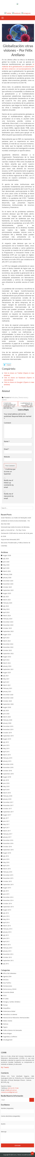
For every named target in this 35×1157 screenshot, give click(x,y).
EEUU (5, 995)
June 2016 (6, 859)
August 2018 (7, 777)
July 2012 (6, 964)
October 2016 (7, 846)
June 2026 (6, 562)
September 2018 (8, 774)
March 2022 (7, 663)
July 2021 (6, 676)
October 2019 (7, 733)
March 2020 (7, 717)
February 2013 (7, 948)
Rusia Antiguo (7, 1033)
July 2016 (6, 856)
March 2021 (7, 685)
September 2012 (8, 960)
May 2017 (6, 824)
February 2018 (7, 796)
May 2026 (6, 565)
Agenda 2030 (7, 976)
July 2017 (6, 818)
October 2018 (7, 770)
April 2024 (6, 612)
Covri (14, 1155)
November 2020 (8, 698)
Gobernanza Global (9, 1011)
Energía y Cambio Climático (11, 1002)
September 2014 (8, 907)
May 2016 (6, 862)
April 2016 (6, 865)
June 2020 (6, 714)
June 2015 (6, 894)
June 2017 (6, 821)
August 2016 (7, 853)
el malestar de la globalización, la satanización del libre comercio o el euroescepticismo (18, 66)
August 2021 (7, 672)
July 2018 (6, 780)
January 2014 (7, 932)
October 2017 (7, 808)
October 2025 (7, 587)
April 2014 (6, 922)
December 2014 (8, 897)
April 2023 (6, 638)
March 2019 (7, 755)
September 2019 (8, 736)
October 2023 (7, 628)
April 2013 (6, 941)
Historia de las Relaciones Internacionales (16, 1018)
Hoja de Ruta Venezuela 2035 (10, 539)
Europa (5, 1005)
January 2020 (7, 723)
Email (6, 449)
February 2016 (7, 872)
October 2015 (7, 881)
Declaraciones (7, 986)
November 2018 (8, 767)
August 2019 (7, 739)
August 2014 (7, 910)
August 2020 (7, 707)
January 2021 (7, 691)
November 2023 (8, 625)
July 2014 (6, 913)
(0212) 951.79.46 (13, 1088)
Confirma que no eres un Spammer (9, 471)
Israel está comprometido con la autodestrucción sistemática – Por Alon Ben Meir (10, 404)
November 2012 (8, 954)
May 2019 (6, 748)
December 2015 (8, 875)
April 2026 (6, 568)
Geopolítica (6, 1008)
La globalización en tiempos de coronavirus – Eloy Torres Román (26, 404)
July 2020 (6, 710)
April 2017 (6, 827)
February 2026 (7, 574)
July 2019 (6, 742)
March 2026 (7, 571)
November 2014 (8, 900)
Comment (7, 423)
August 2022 (7, 657)
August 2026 (7, 555)
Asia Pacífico (7, 983)
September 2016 (8, 850)
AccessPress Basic (27, 1155)
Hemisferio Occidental (10, 1014)
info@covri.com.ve (11, 1090)
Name (7, 441)
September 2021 (8, 669)
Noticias (5, 1024)
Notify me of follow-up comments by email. (9, 483)
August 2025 (7, 593)
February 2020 (7, 720)
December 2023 (8, 622)
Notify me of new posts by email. (9, 496)
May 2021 (6, 679)
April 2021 (6, 682)
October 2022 (7, 650)
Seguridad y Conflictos (10, 1037)
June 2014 (6, 916)
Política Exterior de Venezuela (12, 1030)
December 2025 (8, 581)
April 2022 (6, 660)
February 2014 (7, 929)
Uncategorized (7, 1040)
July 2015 (6, 891)
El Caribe (6, 999)
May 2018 (6, 786)
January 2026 (7, 577)
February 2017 (7, 834)
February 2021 (7, 688)
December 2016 (8, 840)
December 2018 (8, 764)
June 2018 (6, 783)
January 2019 (7, 761)
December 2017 (8, 802)
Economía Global (8, 992)
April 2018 (6, 789)
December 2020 (8, 695)
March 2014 (7, 926)
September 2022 (8, 653)
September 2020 (8, 704)
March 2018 (7, 793)
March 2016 (7, 869)
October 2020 (7, 701)
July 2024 (6, 606)
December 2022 (8, 644)
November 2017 (8, 805)
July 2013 (6, 935)
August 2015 (7, 888)
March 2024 (7, 615)
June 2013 (6, 938)
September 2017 (8, 812)
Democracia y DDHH (9, 989)
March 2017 (7, 831)
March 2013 (7, 945)
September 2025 (8, 590)
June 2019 (6, 745)
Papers (5, 1027)
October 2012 (7, 957)
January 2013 (7, 951)
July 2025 (6, 596)
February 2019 (7, 758)
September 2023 (8, 631)
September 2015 (8, 884)
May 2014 (6, 919)
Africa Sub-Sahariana (9, 973)
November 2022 (8, 647)
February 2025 (7, 603)
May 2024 (6, 609)
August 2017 (7, 815)
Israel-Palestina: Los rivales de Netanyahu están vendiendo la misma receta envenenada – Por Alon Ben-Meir (16, 521)
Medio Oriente (7, 1021)
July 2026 (6, 558)
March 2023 (7, 641)
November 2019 (8, 729)
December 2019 (8, 726)
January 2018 (7, 799)
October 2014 (7, 903)
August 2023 (7, 634)
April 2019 (6, 752)
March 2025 (7, 600)
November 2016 (8, 843)
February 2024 (7, 619)
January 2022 (7, 666)
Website (7, 457)
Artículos (14, 397)
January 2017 (7, 837)
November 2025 (8, 584)
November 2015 (8, 878)
